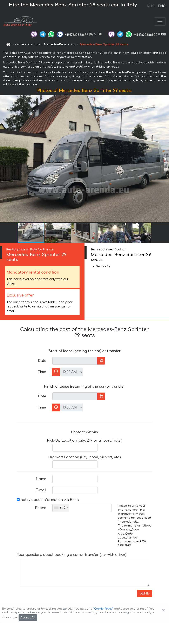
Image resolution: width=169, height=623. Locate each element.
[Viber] (34, 34)
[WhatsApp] (51, 34)
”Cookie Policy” (103, 608)
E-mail (41, 490)
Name (41, 479)
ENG (161, 6)
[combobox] (61, 508)
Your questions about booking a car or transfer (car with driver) (71, 555)
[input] (74, 361)
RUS (150, 6)
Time (42, 372)
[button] (165, 159)
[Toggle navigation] (160, 21)
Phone (40, 508)
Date (42, 361)
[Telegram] (43, 34)
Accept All (27, 617)
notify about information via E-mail (50, 500)
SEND (145, 593)
